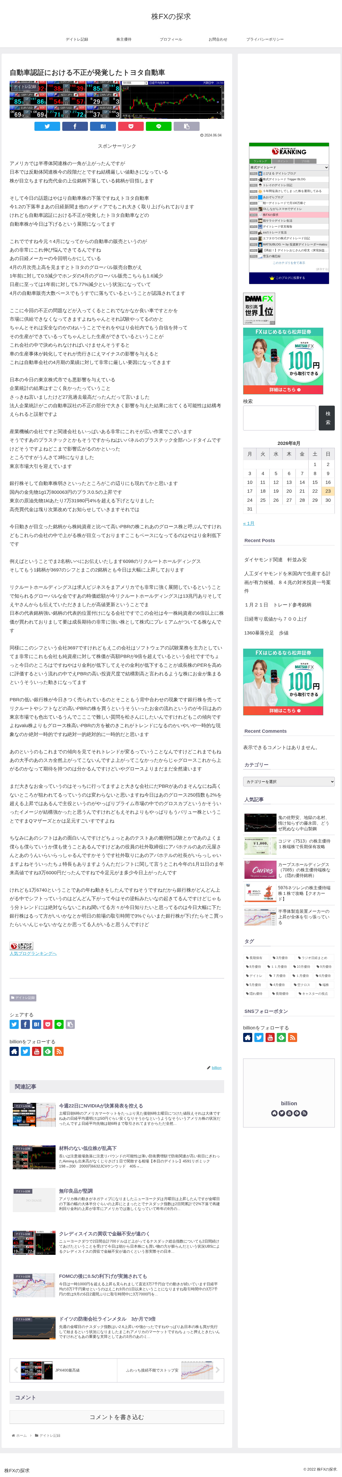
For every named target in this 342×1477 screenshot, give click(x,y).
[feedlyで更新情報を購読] (47, 1051)
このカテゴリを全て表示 (289, 262)
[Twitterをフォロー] (25, 1051)
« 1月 (249, 523)
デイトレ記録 (25, 998)
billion (289, 1103)
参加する (322, 269)
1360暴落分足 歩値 (266, 633)
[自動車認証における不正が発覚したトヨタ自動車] (103, 126)
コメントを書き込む (117, 1417)
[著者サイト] (14, 1051)
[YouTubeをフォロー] (36, 1051)
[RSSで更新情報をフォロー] (59, 1051)
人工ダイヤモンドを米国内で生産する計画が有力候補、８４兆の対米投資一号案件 (287, 582)
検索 (248, 401)
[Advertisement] (289, 96)
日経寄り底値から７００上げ (275, 619)
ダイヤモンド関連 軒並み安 (275, 559)
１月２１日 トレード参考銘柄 (278, 605)
